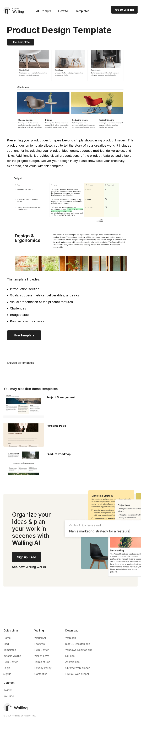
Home (7, 638)
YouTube (8, 696)
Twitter (7, 690)
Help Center (10, 662)
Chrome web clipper (77, 668)
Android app (72, 662)
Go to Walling (124, 9)
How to (63, 11)
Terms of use (42, 662)
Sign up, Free (26, 557)
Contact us (40, 674)
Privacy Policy (43, 668)
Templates (82, 11)
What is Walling (12, 656)
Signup (7, 674)
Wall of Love (41, 656)
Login (6, 668)
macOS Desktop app (77, 644)
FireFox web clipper (77, 674)
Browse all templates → (22, 362)
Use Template (21, 42)
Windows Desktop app (79, 650)
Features (39, 644)
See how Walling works (29, 567)
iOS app (70, 656)
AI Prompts (43, 11)
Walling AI (40, 638)
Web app (70, 638)
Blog (6, 644)
